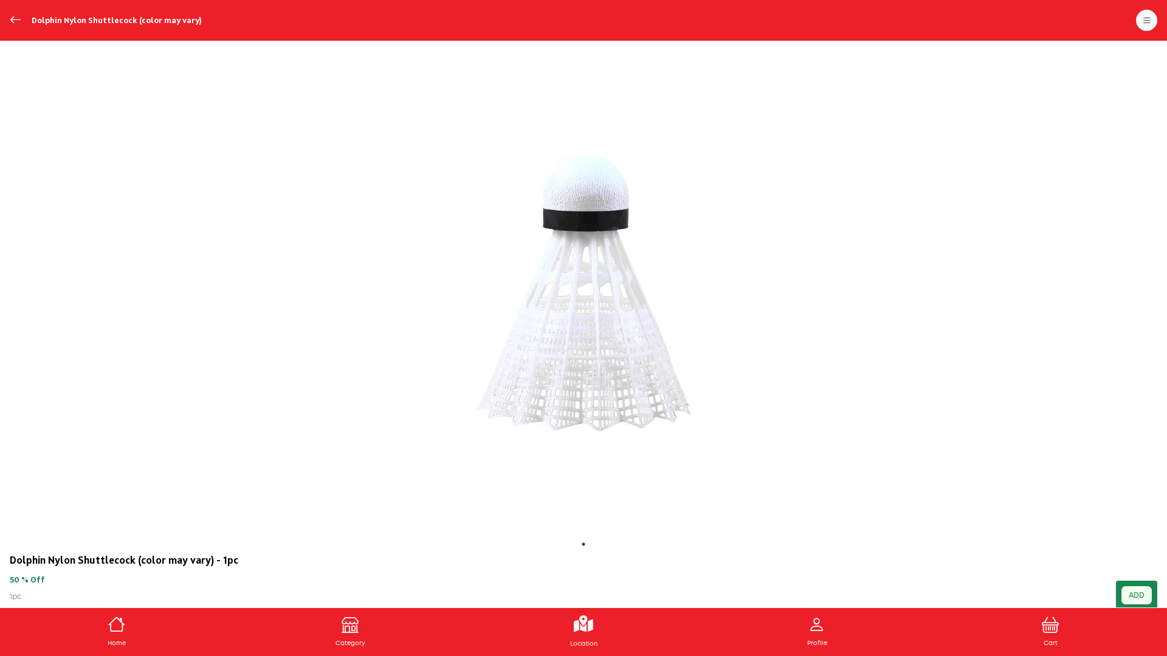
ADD (1137, 595)
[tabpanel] (583, 292)
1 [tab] (583, 544)
